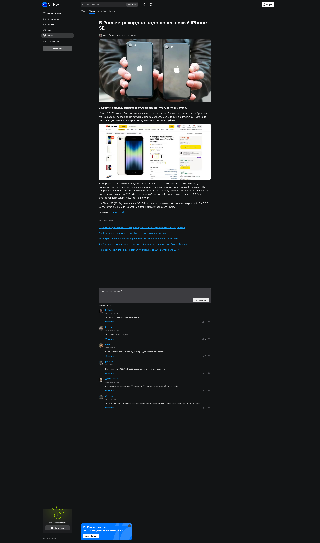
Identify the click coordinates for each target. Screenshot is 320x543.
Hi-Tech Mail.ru (119, 212)
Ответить (109, 321)
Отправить (201, 300)
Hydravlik (109, 310)
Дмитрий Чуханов (113, 379)
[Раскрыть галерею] (155, 152)
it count (108, 327)
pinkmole (109, 361)
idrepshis (109, 396)
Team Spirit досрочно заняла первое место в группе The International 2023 (138, 238)
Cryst (107, 344)
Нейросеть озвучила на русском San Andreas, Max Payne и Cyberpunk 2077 (139, 249)
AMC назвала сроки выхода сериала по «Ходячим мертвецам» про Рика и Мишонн (143, 244)
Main (83, 11)
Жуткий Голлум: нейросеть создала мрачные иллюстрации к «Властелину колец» (142, 227)
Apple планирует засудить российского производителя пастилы (133, 233)
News (92, 11)
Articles (102, 11)
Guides (113, 11)
